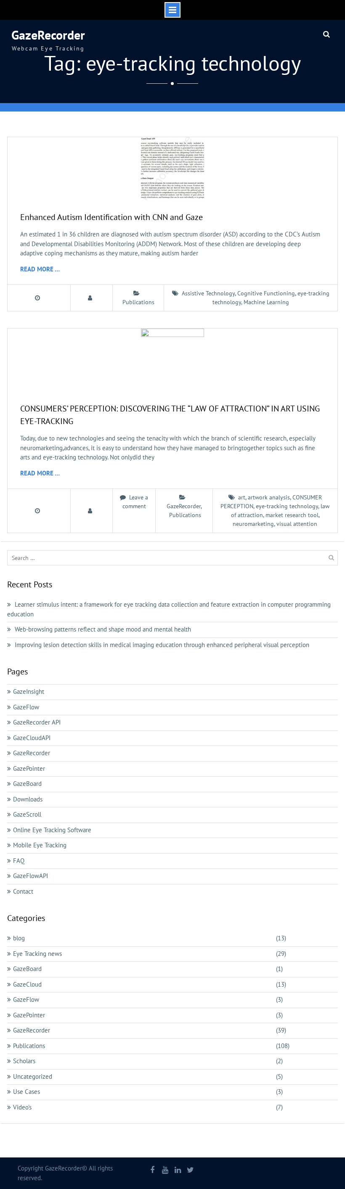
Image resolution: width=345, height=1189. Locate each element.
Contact (23, 891)
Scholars (24, 1061)
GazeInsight (28, 691)
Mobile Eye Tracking (39, 845)
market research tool (291, 515)
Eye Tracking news (37, 954)
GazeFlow (26, 707)
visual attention (296, 524)
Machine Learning (266, 302)
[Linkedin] (177, 1171)
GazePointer (29, 768)
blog (19, 938)
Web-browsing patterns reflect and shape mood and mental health (103, 629)
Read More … (40, 269)
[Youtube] (165, 1171)
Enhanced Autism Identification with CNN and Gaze (111, 217)
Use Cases (26, 1092)
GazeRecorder (48, 35)
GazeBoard (27, 784)
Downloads (27, 799)
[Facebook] (152, 1171)
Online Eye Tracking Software (52, 830)
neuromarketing (253, 524)
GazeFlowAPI (30, 876)
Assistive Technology (208, 293)
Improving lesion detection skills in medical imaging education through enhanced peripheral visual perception (162, 645)
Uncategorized (32, 1076)
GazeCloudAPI (31, 738)
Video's (22, 1107)
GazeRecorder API (37, 722)
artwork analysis (269, 497)
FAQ (18, 861)
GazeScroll (27, 814)
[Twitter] (190, 1171)
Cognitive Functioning (266, 293)
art (241, 497)
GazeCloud (27, 984)
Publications (138, 302)
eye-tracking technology (287, 506)
